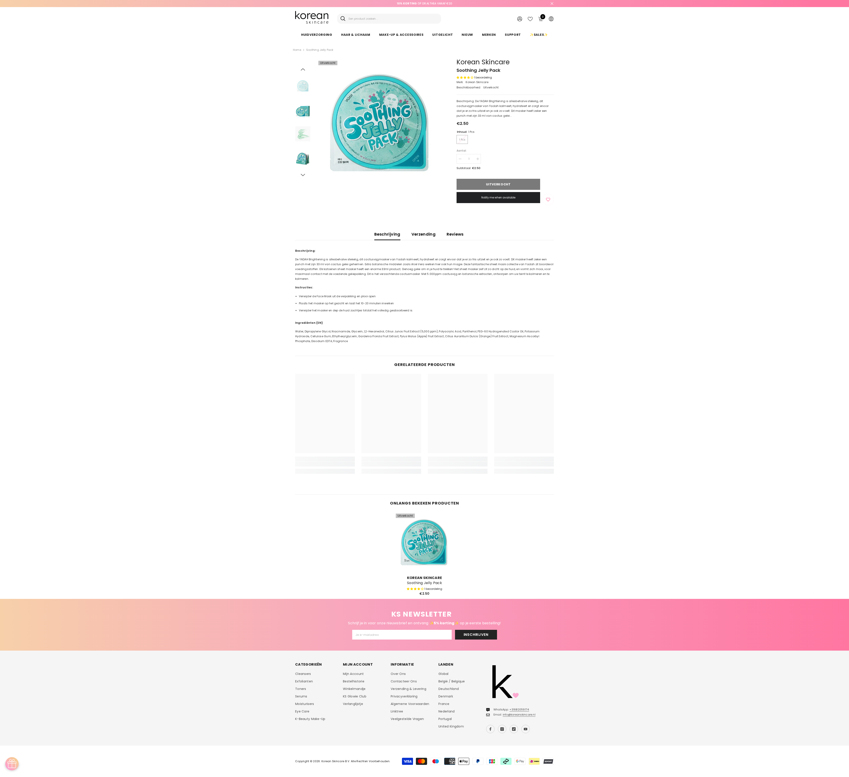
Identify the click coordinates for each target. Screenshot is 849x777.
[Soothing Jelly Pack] (424, 542)
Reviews (455, 234)
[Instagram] (502, 729)
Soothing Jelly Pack (424, 583)
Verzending (423, 234)
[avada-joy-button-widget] (12, 763)
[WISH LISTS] (530, 18)
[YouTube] (525, 729)
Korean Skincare (483, 62)
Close (552, 4)
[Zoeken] (389, 19)
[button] (303, 69)
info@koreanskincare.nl (519, 714)
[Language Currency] (551, 18)
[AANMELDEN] (519, 18)
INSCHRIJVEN (476, 634)
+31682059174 (519, 709)
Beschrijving (387, 234)
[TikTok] (514, 729)
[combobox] (393, 19)
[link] (325, 464)
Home (297, 50)
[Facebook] (490, 729)
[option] (380, 123)
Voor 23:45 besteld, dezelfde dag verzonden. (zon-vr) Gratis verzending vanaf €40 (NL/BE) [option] (424, 3)
